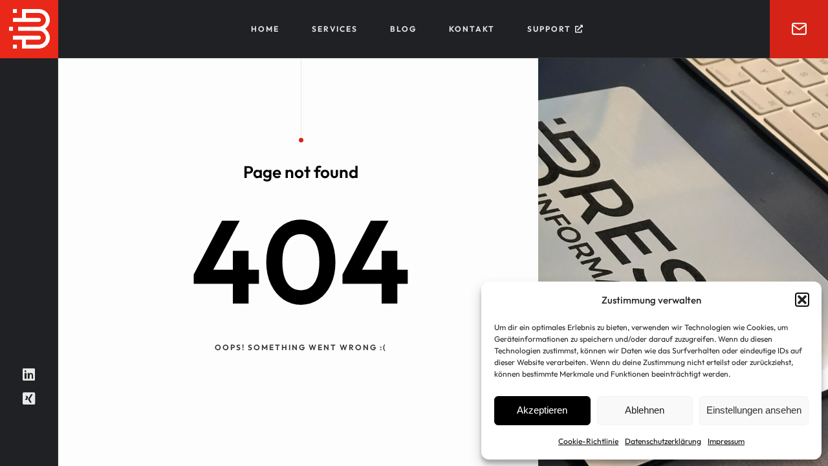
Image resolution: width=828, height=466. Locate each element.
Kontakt (472, 29)
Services (335, 29)
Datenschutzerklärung (663, 441)
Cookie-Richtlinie (588, 441)
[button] (802, 299)
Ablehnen (644, 410)
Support (549, 29)
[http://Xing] (29, 399)
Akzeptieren (542, 410)
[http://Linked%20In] (29, 375)
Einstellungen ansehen (753, 410)
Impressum (726, 441)
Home (265, 29)
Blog (403, 29)
